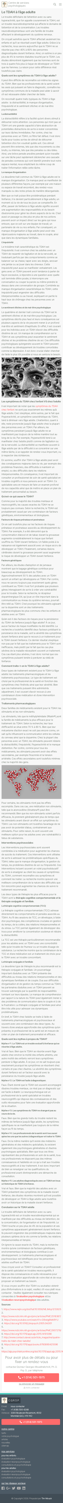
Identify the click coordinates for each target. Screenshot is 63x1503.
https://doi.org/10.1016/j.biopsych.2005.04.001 (28, 1323)
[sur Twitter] (13, 1488)
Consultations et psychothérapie (16, 1465)
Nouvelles (5, 1442)
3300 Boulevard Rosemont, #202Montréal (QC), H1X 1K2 (26, 1414)
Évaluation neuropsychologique (15, 1461)
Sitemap (5, 1445)
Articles (4, 1439)
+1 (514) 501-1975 (33, 1377)
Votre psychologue (10, 1436)
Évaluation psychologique (13, 1458)
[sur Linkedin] (23, 1488)
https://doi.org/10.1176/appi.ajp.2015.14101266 (28, 1333)
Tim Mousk (46, 1498)
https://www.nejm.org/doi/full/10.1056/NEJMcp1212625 (32, 1309)
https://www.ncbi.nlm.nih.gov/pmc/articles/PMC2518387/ (31, 1316)
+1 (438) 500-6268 (20, 1409)
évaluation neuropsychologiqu (18, 1299)
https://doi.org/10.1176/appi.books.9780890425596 (31, 1344)
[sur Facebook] (3, 1488)
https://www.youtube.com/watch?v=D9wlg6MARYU (31, 1319)
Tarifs (3, 1433)
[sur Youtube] (19, 1488)
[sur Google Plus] (8, 1488)
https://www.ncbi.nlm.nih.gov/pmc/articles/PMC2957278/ (31, 1330)
